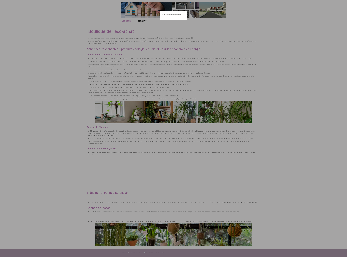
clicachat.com (166, 17)
